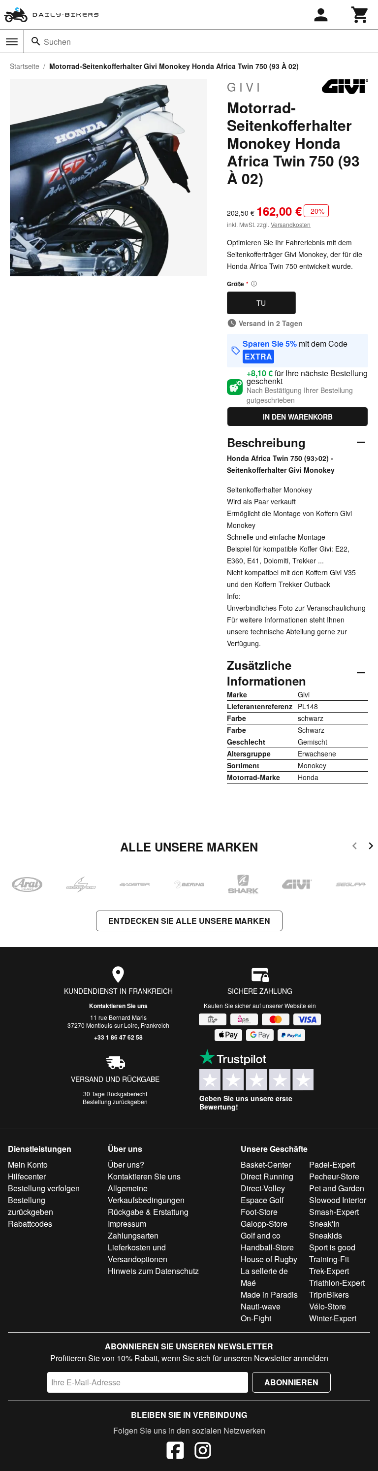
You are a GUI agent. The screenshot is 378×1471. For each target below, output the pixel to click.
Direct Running (267, 1176)
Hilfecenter (27, 1176)
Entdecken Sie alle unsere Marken (189, 920)
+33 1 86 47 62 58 (118, 1037)
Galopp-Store (264, 1223)
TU (261, 303)
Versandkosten (291, 224)
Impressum (127, 1223)
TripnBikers (329, 1294)
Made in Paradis (269, 1294)
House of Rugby (269, 1259)
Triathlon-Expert (337, 1282)
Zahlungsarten (133, 1235)
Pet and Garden (336, 1188)
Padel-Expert (332, 1164)
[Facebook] (175, 1451)
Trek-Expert (329, 1270)
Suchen (57, 41)
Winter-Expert (332, 1318)
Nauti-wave (261, 1306)
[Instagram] (203, 1451)
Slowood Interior (337, 1200)
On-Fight (256, 1318)
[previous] (354, 847)
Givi (245, 87)
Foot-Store (259, 1211)
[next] (371, 847)
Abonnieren (291, 1382)
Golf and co (261, 1235)
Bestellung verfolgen (44, 1188)
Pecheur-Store (334, 1176)
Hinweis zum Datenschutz (153, 1270)
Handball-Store (267, 1247)
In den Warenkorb (298, 417)
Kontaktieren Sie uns (118, 1006)
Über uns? (126, 1164)
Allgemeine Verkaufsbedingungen (146, 1194)
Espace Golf (262, 1200)
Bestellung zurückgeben (115, 1101)
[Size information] (254, 283)
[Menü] (12, 42)
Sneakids (325, 1235)
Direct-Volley (263, 1188)
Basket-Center (266, 1164)
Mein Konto (28, 1164)
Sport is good (332, 1247)
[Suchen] (36, 41)
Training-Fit (329, 1259)
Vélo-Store (327, 1306)
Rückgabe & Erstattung (148, 1211)
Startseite (24, 66)
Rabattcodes (30, 1223)
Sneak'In (324, 1223)
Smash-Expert (334, 1211)
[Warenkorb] (360, 15)
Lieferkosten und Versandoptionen (137, 1253)
